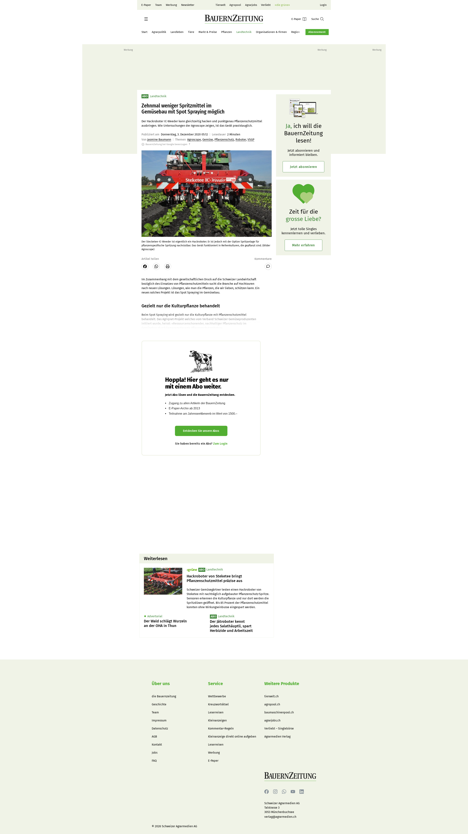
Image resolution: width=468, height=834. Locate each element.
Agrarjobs (251, 5)
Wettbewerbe (217, 696)
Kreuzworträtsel (218, 704)
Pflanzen (226, 32)
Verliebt (266, 5)
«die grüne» (282, 5)
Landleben (177, 32)
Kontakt (157, 744)
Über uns (161, 683)
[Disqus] (206, 504)
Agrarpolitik (159, 32)
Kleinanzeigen (217, 720)
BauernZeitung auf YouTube (293, 792)
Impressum (159, 720)
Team (158, 5)
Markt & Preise (208, 32)
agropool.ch (272, 704)
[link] (228, 578)
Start (144, 32)
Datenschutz (160, 728)
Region (295, 32)
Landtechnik (244, 32)
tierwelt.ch (271, 696)
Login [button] (323, 5)
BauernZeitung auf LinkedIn (301, 792)
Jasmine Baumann (159, 139)
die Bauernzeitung (164, 696)
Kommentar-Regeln (221, 728)
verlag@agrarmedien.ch (280, 816)
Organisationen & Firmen (271, 32)
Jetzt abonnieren (303, 167)
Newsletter (187, 5)
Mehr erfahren (303, 245)
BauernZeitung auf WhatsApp (284, 792)
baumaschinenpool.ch (279, 712)
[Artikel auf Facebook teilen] (144, 266)
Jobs (154, 752)
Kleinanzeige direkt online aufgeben (232, 736)
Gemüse (207, 139)
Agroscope (194, 139)
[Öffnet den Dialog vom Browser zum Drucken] (167, 266)
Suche (315, 19)
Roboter (240, 139)
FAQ (154, 760)
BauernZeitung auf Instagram (275, 792)
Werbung (171, 5)
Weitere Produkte (281, 683)
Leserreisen (215, 712)
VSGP (251, 139)
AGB (154, 736)
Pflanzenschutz (224, 139)
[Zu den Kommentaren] (268, 266)
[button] (146, 19)
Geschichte (159, 704)
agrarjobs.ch (272, 720)
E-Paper (146, 5)
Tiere (191, 32)
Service (215, 683)
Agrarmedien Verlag (277, 736)
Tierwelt (220, 5)
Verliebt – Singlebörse (279, 728)
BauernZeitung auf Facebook (266, 792)
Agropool (235, 5)
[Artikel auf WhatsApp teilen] (156, 266)
